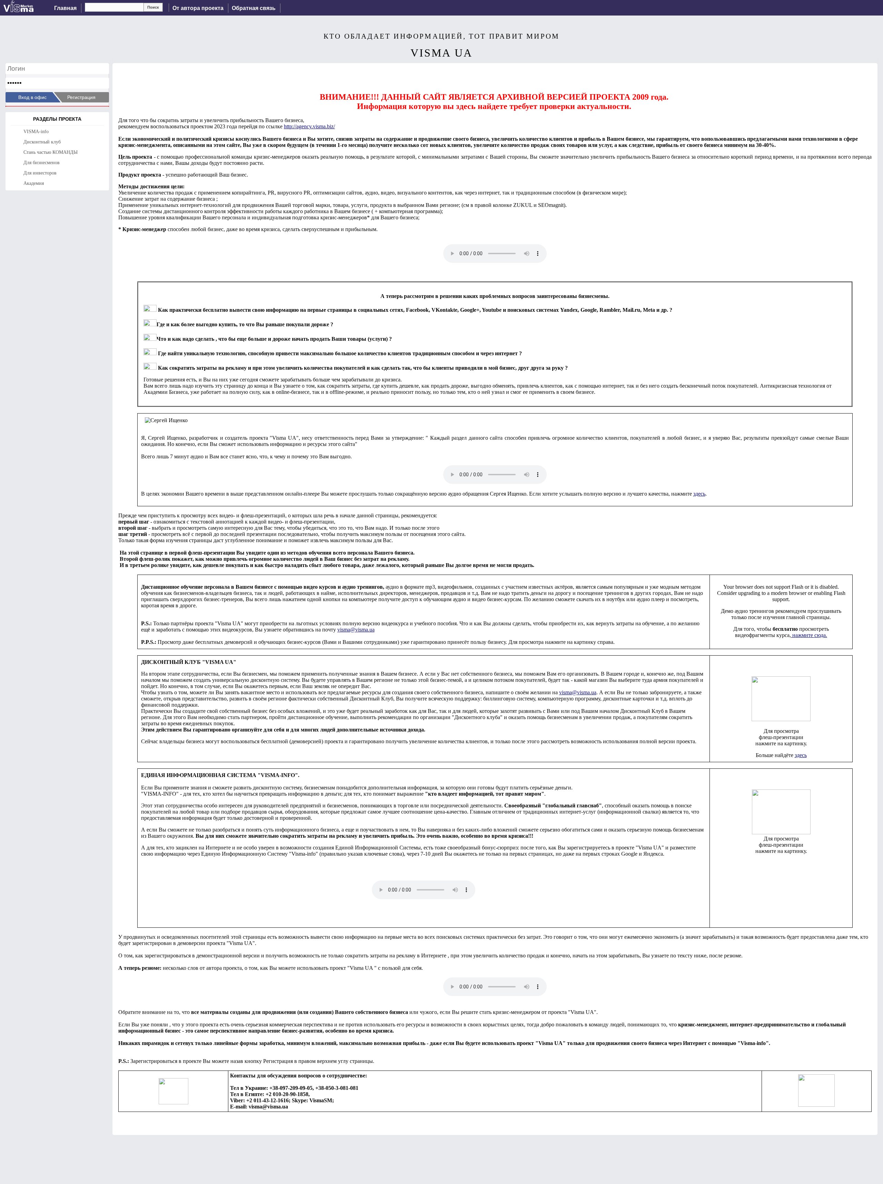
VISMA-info (36, 131)
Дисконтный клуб (42, 142)
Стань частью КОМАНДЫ (50, 152)
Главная (65, 8)
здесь (699, 494)
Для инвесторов (40, 173)
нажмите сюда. (809, 635)
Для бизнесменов (41, 162)
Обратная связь (254, 8)
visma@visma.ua (356, 630)
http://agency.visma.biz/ (309, 126)
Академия (33, 183)
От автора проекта (198, 8)
